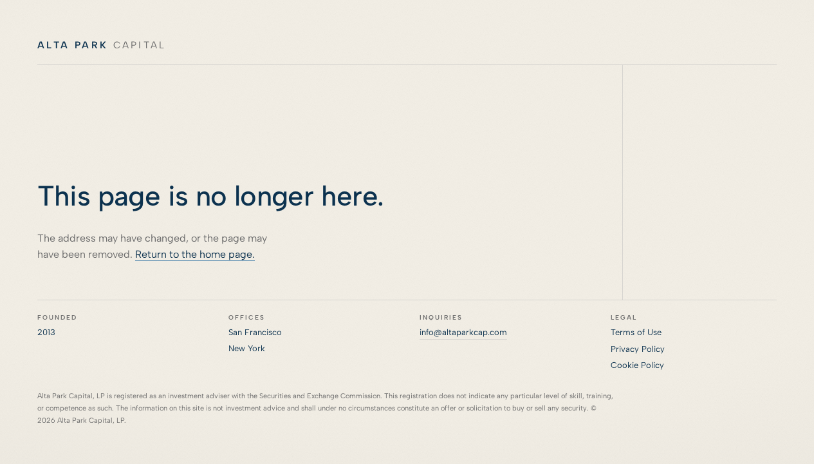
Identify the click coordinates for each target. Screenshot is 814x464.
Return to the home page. (195, 254)
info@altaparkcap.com (463, 332)
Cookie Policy (637, 365)
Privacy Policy (638, 349)
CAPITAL (102, 45)
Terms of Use (636, 332)
